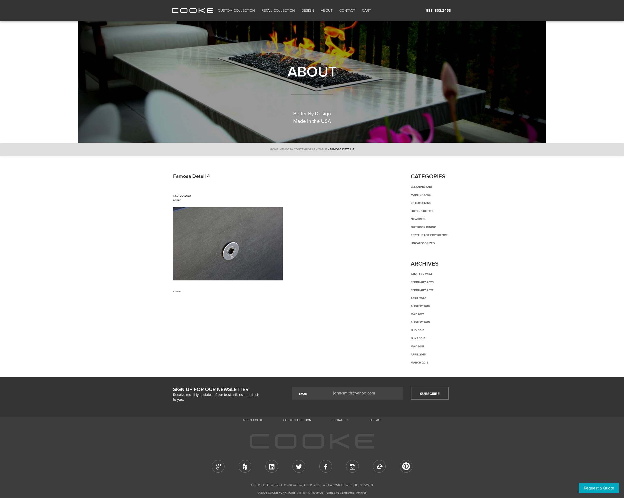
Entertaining (421, 203)
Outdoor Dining (423, 227)
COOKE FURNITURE (281, 492)
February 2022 (422, 290)
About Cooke (253, 420)
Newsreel (418, 219)
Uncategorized (423, 243)
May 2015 (417, 346)
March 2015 (419, 362)
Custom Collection (236, 10)
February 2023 (422, 282)
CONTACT (347, 10)
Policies (361, 492)
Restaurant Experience (429, 235)
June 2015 (418, 338)
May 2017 (417, 314)
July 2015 (417, 330)
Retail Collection (278, 10)
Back (197, 311)
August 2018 (420, 306)
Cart (367, 10)
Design (308, 10)
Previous (180, 311)
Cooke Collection (297, 420)
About (326, 10)
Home (274, 149)
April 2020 (418, 298)
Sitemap (375, 420)
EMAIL (303, 394)
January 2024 (421, 274)
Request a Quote (599, 488)
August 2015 (420, 322)
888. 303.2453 (438, 10)
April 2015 (418, 354)
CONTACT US (340, 420)
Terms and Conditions (339, 492)
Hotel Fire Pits (422, 211)
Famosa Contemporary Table (304, 149)
